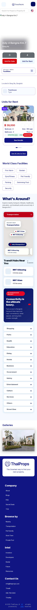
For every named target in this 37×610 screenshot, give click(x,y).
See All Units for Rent (18, 153)
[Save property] (26, 125)
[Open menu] (3, 4)
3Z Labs (22, 605)
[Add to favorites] (22, 125)
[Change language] (33, 10)
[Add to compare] (31, 125)
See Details (18, 140)
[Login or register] (33, 4)
